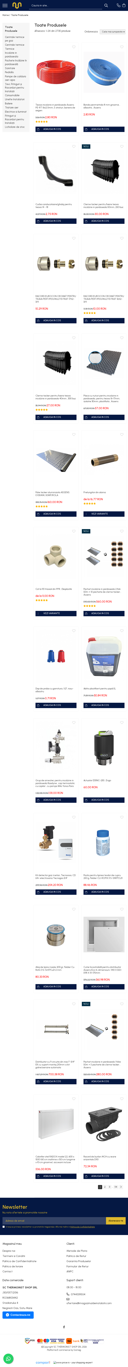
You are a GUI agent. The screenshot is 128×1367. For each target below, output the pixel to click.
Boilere (8, 103)
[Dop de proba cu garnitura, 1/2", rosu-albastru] (56, 656)
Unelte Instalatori (14, 99)
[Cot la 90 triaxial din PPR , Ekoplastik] (56, 556)
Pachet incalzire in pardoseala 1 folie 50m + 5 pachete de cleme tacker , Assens (102, 1064)
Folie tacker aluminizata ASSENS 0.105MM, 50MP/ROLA (53, 494)
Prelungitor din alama (95, 492)
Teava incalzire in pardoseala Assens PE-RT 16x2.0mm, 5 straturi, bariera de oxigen (55, 107)
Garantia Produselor (78, 1261)
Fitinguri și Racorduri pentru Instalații (14, 119)
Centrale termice (14, 44)
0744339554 (77, 1294)
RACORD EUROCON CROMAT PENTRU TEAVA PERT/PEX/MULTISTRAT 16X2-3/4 (104, 299)
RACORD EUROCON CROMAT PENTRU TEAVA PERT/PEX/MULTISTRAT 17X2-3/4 (56, 299)
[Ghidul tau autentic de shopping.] (43, 1362)
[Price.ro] (73, 1362)
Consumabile (12, 95)
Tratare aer (11, 107)
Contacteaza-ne (20, 1314)
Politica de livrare (12, 1266)
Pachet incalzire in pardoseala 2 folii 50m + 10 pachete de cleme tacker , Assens (102, 592)
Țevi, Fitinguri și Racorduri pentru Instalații (14, 88)
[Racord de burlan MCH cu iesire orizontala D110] (104, 1124)
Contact (7, 1271)
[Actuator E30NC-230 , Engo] (104, 748)
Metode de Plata (76, 1250)
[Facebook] (64, 1327)
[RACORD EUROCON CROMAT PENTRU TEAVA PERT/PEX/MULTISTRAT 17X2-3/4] (56, 263)
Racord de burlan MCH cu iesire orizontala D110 (100, 1158)
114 (115, 1187)
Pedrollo (9, 72)
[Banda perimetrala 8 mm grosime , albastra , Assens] (104, 72)
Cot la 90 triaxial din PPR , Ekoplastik (54, 589)
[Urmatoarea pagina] (121, 1187)
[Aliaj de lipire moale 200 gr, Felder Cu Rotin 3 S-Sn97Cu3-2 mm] (56, 934)
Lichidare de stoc (15, 126)
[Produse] (5, 6)
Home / (6, 15)
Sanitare (10, 68)
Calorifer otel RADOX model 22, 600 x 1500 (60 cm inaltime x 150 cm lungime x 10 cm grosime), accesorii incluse (55, 1159)
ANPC (70, 1271)
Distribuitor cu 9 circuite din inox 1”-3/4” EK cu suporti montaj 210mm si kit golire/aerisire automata (55, 1064)
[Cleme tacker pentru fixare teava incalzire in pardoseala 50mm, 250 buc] (104, 172)
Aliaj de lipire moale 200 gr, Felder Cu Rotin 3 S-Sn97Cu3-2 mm (55, 968)
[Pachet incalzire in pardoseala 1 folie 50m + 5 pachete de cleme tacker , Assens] (104, 1029)
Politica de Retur (76, 1256)
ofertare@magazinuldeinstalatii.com (81, 1303)
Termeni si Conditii (13, 1256)
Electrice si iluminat (16, 111)
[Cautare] (106, 5)
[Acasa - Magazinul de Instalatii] (17, 5)
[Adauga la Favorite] (73, 47)
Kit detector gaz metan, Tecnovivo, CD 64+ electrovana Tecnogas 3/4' (56, 877)
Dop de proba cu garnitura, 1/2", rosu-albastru (54, 690)
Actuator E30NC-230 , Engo (97, 780)
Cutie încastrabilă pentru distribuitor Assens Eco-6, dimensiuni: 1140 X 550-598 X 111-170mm (103, 970)
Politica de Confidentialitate (82, 1227)
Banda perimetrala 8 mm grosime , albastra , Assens (102, 106)
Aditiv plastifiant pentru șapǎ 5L (100, 688)
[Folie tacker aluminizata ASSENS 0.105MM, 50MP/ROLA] (56, 460)
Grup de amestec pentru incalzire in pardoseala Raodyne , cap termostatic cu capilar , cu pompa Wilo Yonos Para (55, 783)
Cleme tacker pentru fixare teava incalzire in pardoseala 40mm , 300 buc (56, 397)
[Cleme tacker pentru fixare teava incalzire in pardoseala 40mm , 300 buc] (56, 363)
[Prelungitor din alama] (104, 460)
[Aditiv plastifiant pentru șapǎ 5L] (104, 656)
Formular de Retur (77, 1266)
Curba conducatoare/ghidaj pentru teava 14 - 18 (54, 206)
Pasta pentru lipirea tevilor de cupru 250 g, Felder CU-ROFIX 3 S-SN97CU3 (103, 877)
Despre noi (8, 1250)
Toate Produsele (19, 15)
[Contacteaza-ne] (118, 6)
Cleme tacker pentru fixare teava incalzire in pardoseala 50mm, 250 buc (104, 206)
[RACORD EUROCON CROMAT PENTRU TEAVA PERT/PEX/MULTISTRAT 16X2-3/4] (104, 263)
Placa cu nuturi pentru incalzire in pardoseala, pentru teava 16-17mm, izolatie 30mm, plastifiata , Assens (102, 398)
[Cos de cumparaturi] (124, 6)
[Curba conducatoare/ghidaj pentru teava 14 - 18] (56, 172)
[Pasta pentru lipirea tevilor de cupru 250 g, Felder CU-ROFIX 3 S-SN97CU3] (104, 842)
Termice (9, 48)
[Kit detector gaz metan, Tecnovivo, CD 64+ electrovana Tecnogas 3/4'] (56, 842)
